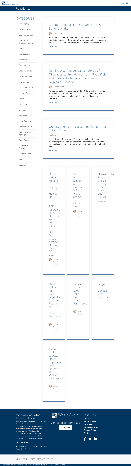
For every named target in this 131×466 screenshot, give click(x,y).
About (86, 418)
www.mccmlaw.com (57, 465)
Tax (20, 159)
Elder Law (23, 59)
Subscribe (65, 427)
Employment (24, 65)
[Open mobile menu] (127, 3)
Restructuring (25, 153)
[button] (123, 3)
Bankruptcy (24, 23)
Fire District (24, 82)
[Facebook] (85, 439)
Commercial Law (26, 35)
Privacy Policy (90, 430)
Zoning (22, 165)
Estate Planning (26, 76)
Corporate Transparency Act (26, 41)
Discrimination (25, 54)
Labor (21, 98)
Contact (87, 433)
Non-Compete (25, 121)
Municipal (23, 115)
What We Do (90, 421)
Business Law (25, 29)
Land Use (23, 104)
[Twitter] (90, 439)
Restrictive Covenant (23, 146)
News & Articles (91, 427)
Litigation (23, 110)
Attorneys (88, 424)
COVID (22, 48)
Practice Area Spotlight (25, 133)
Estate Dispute (25, 71)
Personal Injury (25, 126)
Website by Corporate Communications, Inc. (105, 459)
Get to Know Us (26, 87)
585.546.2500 (22, 442)
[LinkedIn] (95, 439)
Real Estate (24, 140)
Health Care (24, 93)
